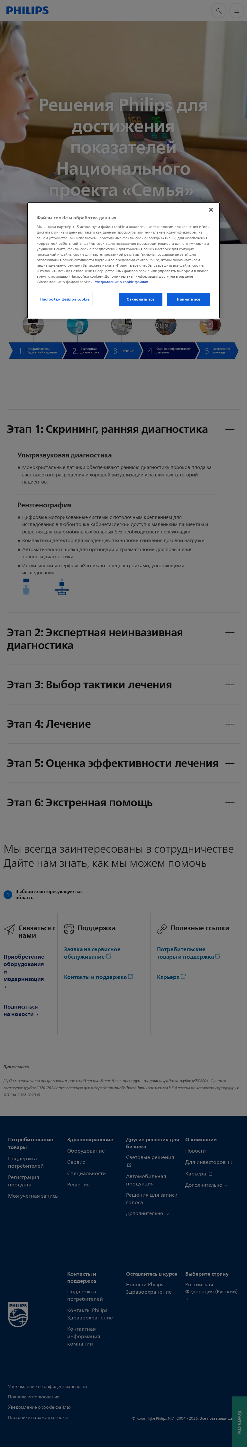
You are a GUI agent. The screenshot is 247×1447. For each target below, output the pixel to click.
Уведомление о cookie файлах (121, 282)
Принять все (188, 299)
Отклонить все (140, 299)
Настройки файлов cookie (64, 299)
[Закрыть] (211, 210)
